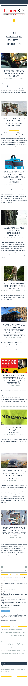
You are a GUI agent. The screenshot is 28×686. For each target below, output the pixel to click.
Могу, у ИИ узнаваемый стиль (9, 591)
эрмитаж (14, 656)
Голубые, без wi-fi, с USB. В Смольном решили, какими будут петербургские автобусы (14, 177)
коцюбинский (17, 636)
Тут (3, 665)
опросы (13, 641)
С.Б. (7, 385)
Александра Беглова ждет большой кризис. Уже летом (14, 285)
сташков (4, 650)
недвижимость (7, 641)
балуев (7, 629)
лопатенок (8, 638)
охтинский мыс (20, 641)
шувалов (17, 653)
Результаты (24, 610)
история (22, 632)
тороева (12, 650)
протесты (14, 644)
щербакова (22, 653)
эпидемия (4, 656)
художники (20, 650)
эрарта (9, 656)
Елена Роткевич (8, 78)
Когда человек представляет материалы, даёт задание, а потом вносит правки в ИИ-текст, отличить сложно (13, 599)
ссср (23, 647)
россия (2, 647)
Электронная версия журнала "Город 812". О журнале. (13, 669)
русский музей (17, 647)
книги (9, 636)
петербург (9, 644)
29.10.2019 (21, 237)
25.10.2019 (24, 290)
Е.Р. (7, 128)
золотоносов (13, 632)
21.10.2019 (19, 337)
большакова (15, 629)
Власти (15, 78)
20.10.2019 (18, 385)
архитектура (3, 629)
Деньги (15, 480)
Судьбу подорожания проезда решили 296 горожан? (14, 73)
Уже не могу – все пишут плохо (9, 589)
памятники (3, 644)
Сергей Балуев (4, 290)
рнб (23, 644)
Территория (12, 337)
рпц (12, 647)
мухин (2, 641)
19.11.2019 (21, 78)
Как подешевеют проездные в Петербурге (14, 429)
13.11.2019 (18, 128)
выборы (20, 629)
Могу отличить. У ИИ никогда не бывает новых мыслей (14, 587)
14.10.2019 (21, 434)
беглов (11, 629)
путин (19, 644)
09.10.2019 (18, 537)
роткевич (8, 647)
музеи (23, 638)
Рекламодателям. (5, 671)
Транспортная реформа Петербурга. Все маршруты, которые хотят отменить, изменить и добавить (14, 330)
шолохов (13, 653)
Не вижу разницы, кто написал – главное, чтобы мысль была (14, 584)
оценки (12, 385)
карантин (3, 636)
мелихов (20, 638)
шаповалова (7, 653)
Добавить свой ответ (5, 607)
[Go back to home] (14, 11)
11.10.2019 (21, 480)
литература (3, 638)
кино (6, 636)
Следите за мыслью (15, 290)
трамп (15, 650)
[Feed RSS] (2, 2)
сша (9, 650)
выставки (4, 632)
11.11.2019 (21, 184)
